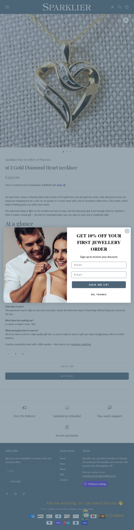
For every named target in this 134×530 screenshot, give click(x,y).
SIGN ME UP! (99, 284)
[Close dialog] (127, 231)
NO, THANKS (99, 294)
